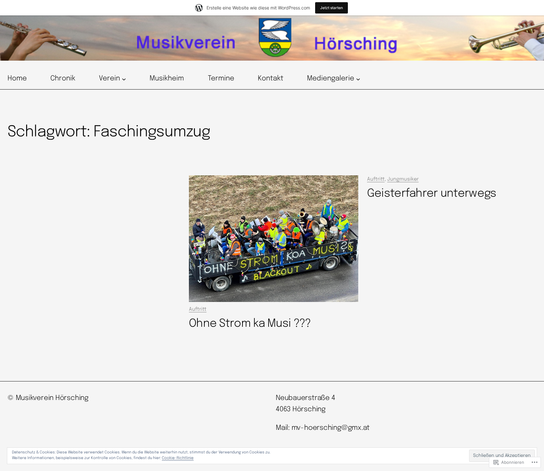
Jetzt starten (331, 7)
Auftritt (198, 309)
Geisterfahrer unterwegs (431, 193)
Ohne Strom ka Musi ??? (250, 323)
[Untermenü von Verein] (124, 79)
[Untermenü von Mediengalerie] (358, 79)
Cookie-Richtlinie (178, 458)
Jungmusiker (403, 179)
